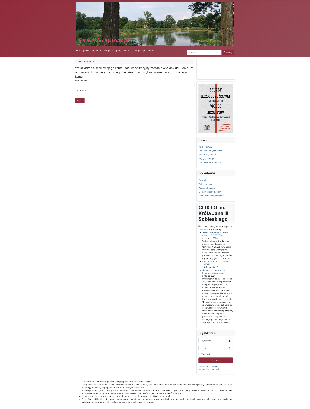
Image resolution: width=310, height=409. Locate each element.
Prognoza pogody (112, 50)
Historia (127, 50)
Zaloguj (215, 360)
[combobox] (204, 52)
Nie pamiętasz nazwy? (208, 369)
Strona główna (82, 50)
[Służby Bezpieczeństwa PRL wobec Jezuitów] (215, 108)
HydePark (96, 50)
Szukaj (229, 52)
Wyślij (79, 100)
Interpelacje (139, 50)
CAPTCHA (80, 90)
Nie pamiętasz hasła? (208, 366)
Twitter (151, 50)
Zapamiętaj (206, 354)
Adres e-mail (81, 80)
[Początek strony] (305, 404)
